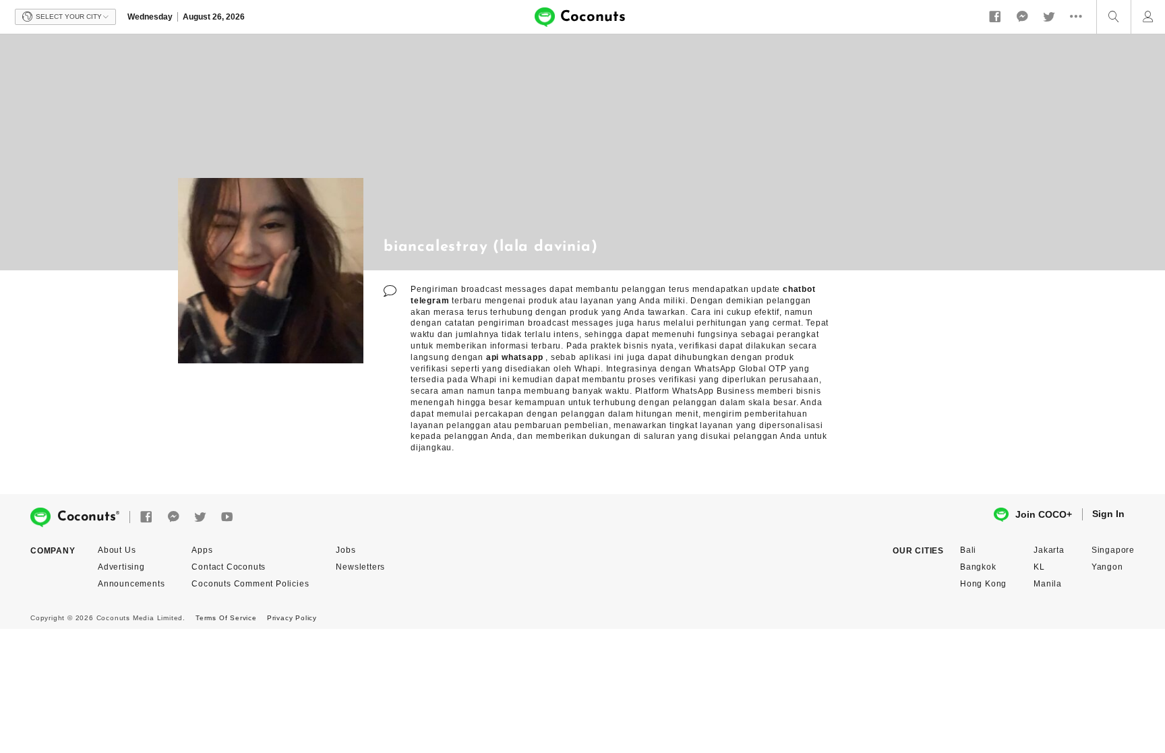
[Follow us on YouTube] (227, 517)
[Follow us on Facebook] (995, 17)
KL (1039, 567)
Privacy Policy (292, 618)
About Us (117, 550)
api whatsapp (514, 357)
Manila (1048, 584)
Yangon (1107, 567)
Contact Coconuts (228, 567)
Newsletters (360, 567)
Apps (201, 550)
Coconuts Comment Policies (250, 584)
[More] (1079, 17)
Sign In (1108, 513)
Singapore (1113, 550)
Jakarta (1049, 550)
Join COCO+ (1043, 514)
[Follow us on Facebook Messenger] (1022, 17)
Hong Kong (983, 584)
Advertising (121, 567)
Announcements (131, 584)
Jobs (345, 550)
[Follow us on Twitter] (1049, 17)
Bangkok (978, 567)
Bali (968, 550)
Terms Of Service (226, 618)
